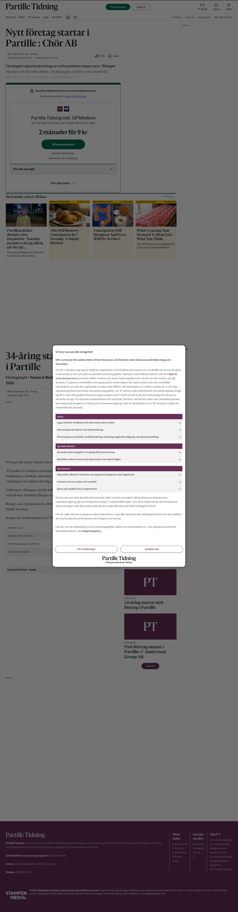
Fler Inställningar (86, 549)
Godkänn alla (152, 549)
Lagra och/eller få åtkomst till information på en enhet (85, 422)
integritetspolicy (91, 530)
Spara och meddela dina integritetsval (77, 488)
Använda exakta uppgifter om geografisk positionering (85, 452)
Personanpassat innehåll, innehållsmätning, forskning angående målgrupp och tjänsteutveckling (107, 436)
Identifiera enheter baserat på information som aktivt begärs (89, 459)
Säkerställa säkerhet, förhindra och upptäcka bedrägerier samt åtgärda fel (95, 474)
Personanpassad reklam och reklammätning (80, 429)
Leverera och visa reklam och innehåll (77, 481)
